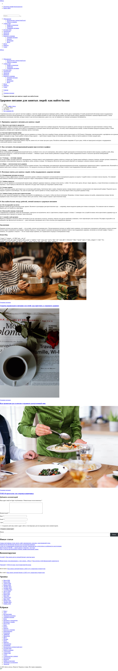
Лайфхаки (10, 26)
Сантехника (7, 651)
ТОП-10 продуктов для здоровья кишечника (17, 493)
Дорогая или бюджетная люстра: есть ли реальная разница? (17, 544)
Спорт (5, 47)
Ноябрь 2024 (7, 603)
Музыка (5, 639)
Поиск (2, 532)
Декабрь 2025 (7, 586)
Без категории (7, 614)
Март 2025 (6, 599)
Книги (5, 626)
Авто (4, 612)
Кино (5, 625)
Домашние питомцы (13, 28)
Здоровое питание (12, 37)
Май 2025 (6, 596)
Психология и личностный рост (16, 20)
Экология (6, 33)
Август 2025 (7, 591)
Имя (2, 516)
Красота (9, 39)
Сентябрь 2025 (7, 589)
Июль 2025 (6, 593)
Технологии (7, 31)
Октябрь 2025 (7, 588)
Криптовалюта (7, 631)
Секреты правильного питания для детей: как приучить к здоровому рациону (29, 306)
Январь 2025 (7, 600)
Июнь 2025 (6, 594)
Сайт (1, 522)
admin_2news (12, 106)
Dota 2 (5, 611)
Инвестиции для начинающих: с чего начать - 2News (15, 561)
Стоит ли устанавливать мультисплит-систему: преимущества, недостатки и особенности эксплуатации (31, 546)
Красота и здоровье (9, 36)
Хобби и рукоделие (12, 25)
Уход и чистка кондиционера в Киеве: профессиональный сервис (19, 549)
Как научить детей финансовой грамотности (46, 561)
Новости (6, 45)
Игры (5, 619)
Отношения (6, 645)
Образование (7, 19)
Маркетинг (6, 636)
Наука (5, 43)
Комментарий (4, 513)
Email (2, 519)
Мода (8, 42)
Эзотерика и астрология (10, 662)
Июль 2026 (6, 580)
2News (2, 0)
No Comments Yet (8, 111)
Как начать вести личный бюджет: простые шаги (20, 557)
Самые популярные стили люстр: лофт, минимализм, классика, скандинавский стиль (25, 543)
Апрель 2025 (7, 597)
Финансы (6, 34)
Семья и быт (7, 23)
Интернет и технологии (10, 620)
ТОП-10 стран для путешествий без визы (19, 564)
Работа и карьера (12, 22)
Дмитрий (2, 564)
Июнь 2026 (6, 582)
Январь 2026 (7, 585)
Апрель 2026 (7, 583)
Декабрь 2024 (7, 602)
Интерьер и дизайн (9, 622)
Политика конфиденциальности (12, 6)
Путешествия (7, 29)
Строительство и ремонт (10, 656)
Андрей (2, 557)
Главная (5, 90)
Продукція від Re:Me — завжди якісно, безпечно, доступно (17, 547)
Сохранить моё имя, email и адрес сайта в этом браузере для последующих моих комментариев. (30, 526)
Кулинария (10, 40)
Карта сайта (6, 8)
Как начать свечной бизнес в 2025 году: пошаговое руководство (26, 568)
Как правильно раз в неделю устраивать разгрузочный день (23, 403)
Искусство (6, 623)
